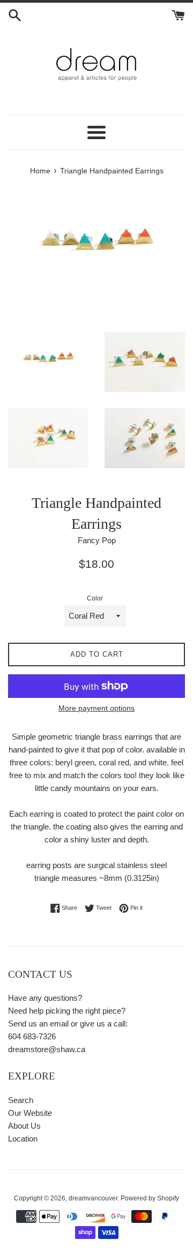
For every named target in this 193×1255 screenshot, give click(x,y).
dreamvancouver (93, 1198)
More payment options (96, 708)
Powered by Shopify (150, 1198)
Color (95, 598)
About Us (24, 1125)
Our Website (30, 1112)
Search (20, 1100)
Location (23, 1138)
